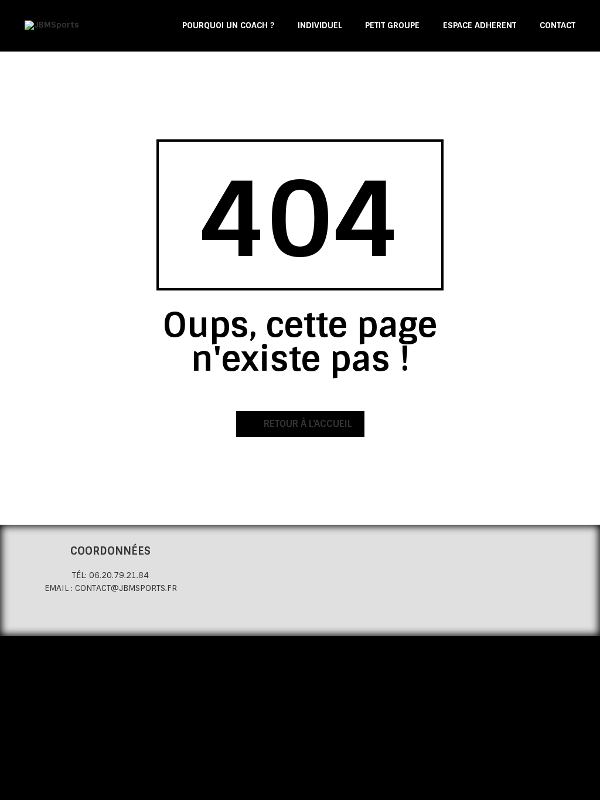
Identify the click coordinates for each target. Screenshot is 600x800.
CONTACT (557, 25)
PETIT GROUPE (392, 25)
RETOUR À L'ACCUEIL (306, 424)
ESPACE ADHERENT (479, 25)
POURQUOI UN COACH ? (228, 25)
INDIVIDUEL (320, 25)
